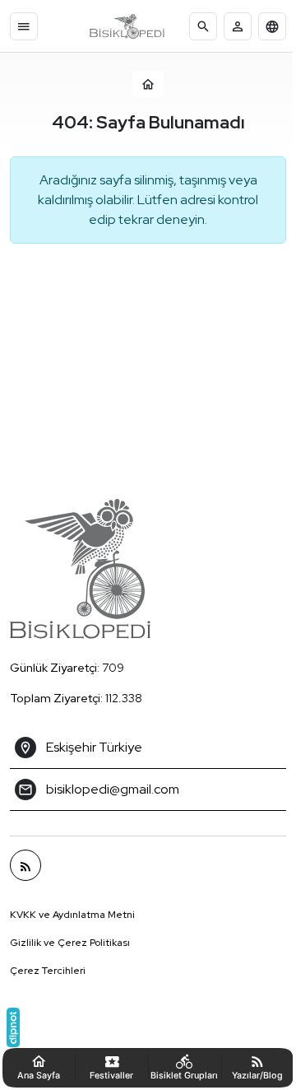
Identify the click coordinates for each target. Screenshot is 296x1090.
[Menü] (24, 26)
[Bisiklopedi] (127, 26)
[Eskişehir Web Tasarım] (13, 1027)
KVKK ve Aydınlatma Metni (72, 914)
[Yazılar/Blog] (25, 865)
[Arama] (203, 26)
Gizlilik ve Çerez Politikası (70, 942)
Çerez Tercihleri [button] (48, 970)
